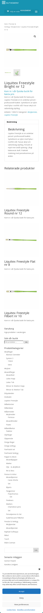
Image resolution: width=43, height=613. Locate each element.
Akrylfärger (8, 352)
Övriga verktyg (9, 446)
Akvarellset (10, 375)
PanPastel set (9, 449)
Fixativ (8, 425)
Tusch (6, 539)
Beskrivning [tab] (12, 122)
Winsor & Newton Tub (14, 389)
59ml (10, 365)
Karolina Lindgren (11, 564)
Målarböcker (9, 404)
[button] (39, 569)
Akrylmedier (10, 414)
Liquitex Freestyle (11, 115)
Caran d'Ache (13, 480)
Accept (21, 591)
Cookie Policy (11, 610)
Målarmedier (9, 412)
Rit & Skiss (10, 470)
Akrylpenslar (15, 27)
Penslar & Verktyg (11, 521)
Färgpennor (10, 491)
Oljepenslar (8, 438)
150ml (10, 361)
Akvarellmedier (11, 421)
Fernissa (11, 417)
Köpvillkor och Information (26, 610)
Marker (9, 463)
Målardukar (8, 408)
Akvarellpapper (11, 460)
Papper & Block (10, 457)
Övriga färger (9, 442)
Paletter (9, 431)
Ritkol (6, 535)
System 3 (9, 358)
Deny (21, 598)
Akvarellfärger (9, 372)
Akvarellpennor (12, 477)
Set (9, 483)
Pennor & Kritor (10, 474)
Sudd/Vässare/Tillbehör (15, 518)
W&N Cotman (9, 543)
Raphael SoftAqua (11, 532)
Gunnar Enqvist (10, 561)
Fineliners (9, 500)
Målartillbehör (9, 428)
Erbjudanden (9, 393)
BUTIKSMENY (12, 3)
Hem (6, 24)
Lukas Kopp (10, 378)
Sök (26, 342)
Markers (9, 504)
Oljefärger (8, 435)
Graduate (7, 397)
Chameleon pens (14, 507)
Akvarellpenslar (12, 528)
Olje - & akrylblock (13, 467)
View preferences (21, 604)
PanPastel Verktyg (11, 453)
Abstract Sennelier (13, 354)
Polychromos (13, 494)
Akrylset (7, 368)
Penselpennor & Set (14, 514)
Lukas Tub (10, 382)
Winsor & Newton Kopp (15, 386)
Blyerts (8, 487)
